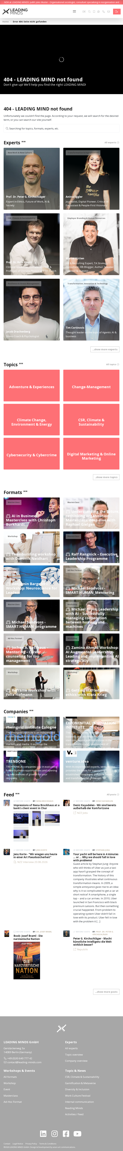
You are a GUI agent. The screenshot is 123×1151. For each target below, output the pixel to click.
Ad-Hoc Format (13, 1101)
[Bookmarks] (94, 11)
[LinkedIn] (44, 1133)
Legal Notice (18, 1143)
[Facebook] (67, 1133)
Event (7, 1089)
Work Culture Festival (77, 1095)
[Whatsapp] (98, 11)
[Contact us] (117, 11)
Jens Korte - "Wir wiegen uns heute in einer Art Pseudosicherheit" (35, 855)
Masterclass (11, 1095)
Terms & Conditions (47, 1143)
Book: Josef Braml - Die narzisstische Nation (28, 937)
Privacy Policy (31, 1143)
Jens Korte (41, 850)
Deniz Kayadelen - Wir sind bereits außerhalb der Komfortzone (94, 806)
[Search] (89, 11)
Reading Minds (74, 1108)
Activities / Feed (74, 1114)
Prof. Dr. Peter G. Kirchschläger (103, 933)
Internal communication (79, 1101)
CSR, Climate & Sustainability (82, 1077)
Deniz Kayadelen (104, 801)
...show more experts (104, 349)
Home (5, 21)
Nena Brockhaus (44, 801)
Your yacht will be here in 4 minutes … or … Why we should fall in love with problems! (95, 857)
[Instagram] (56, 1133)
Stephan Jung (103, 850)
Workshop (10, 1083)
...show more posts (106, 991)
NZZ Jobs (82, 813)
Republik (82, 949)
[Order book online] (27, 960)
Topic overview (74, 1054)
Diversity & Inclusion (77, 1089)
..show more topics (106, 477)
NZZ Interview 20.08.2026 (32, 862)
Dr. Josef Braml (44, 931)
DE (84, 11)
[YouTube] (78, 1133)
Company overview (76, 1060)
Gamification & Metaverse (80, 1083)
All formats (10, 1077)
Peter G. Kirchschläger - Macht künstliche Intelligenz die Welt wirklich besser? (92, 941)
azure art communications (64, 1147)
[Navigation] (75, 11)
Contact (7, 1143)
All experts (71, 1048)
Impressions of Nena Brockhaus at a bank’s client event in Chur (37, 806)
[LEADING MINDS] (14, 11)
